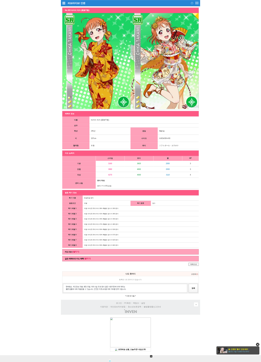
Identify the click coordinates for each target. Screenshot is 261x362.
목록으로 (193, 264)
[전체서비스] (197, 3)
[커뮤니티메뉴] (63, 3)
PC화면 (127, 303)
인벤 (83, 3)
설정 (143, 303)
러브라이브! (74, 3)
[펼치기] (76, 252)
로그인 (119, 303)
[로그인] (192, 3)
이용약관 (104, 307)
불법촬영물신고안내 (152, 307)
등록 (193, 291)
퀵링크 (136, 303)
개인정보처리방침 (117, 307)
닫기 (257, 344)
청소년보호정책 (134, 307)
